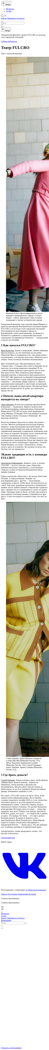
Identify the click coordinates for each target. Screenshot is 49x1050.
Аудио (8, 11)
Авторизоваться (8, 838)
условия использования (36, 890)
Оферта (4, 894)
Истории (32, 894)
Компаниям (23, 894)
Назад (7, 4)
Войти (4, 18)
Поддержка (13, 894)
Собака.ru (5, 41)
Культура (13, 41)
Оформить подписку (16, 18)
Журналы (10, 9)
